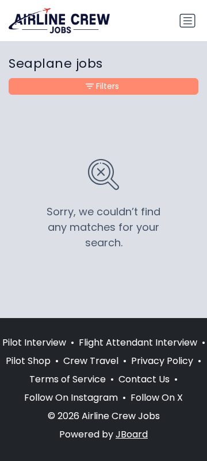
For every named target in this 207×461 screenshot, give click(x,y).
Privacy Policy (162, 360)
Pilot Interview (34, 342)
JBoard (132, 434)
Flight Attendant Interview (138, 342)
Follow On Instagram (71, 397)
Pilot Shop (28, 360)
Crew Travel (90, 360)
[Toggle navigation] (187, 21)
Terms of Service (67, 379)
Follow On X (157, 397)
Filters (107, 86)
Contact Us (144, 379)
